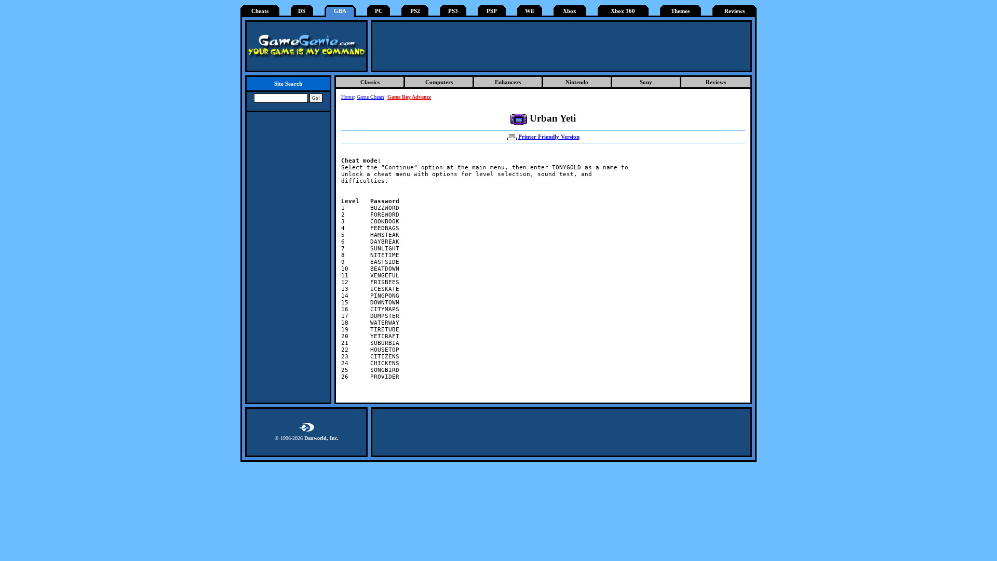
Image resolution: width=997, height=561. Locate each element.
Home (347, 97)
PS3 (453, 11)
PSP (492, 11)
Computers (439, 82)
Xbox (569, 11)
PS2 (415, 11)
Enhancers (508, 82)
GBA (340, 11)
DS (301, 11)
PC (379, 11)
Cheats (259, 11)
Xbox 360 (623, 11)
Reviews (734, 11)
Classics (370, 82)
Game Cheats (370, 97)
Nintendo (576, 82)
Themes (680, 11)
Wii (529, 11)
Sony (646, 82)
